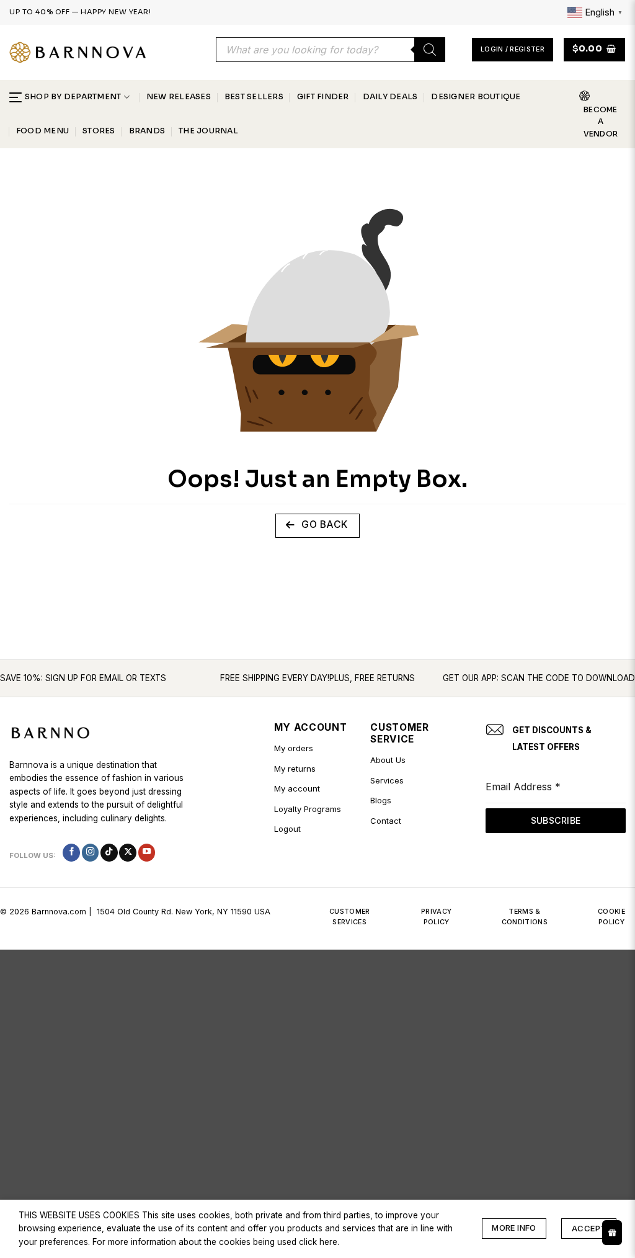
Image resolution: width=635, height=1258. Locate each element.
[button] (512, 49)
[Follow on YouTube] (147, 853)
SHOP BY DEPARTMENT (73, 97)
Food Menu (42, 131)
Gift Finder (323, 97)
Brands (147, 131)
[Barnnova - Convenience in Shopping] (77, 53)
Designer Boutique (475, 97)
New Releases (178, 97)
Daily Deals (390, 97)
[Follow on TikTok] (109, 853)
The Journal (208, 131)
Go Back (323, 524)
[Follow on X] (127, 853)
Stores (98, 131)
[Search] (429, 49)
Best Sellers (253, 97)
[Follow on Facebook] (71, 853)
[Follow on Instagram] (90, 853)
